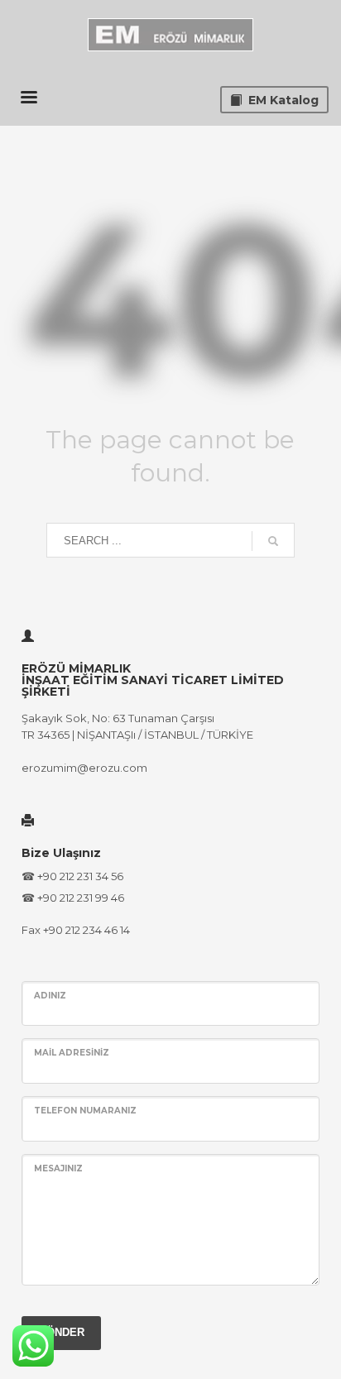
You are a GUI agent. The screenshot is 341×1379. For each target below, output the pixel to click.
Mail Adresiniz (71, 1052)
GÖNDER (61, 1332)
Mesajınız (58, 1168)
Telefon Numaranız (85, 1110)
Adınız (50, 995)
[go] (273, 541)
